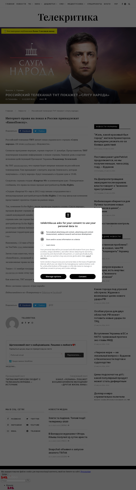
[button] (68, 245)
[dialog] (68, 245)
